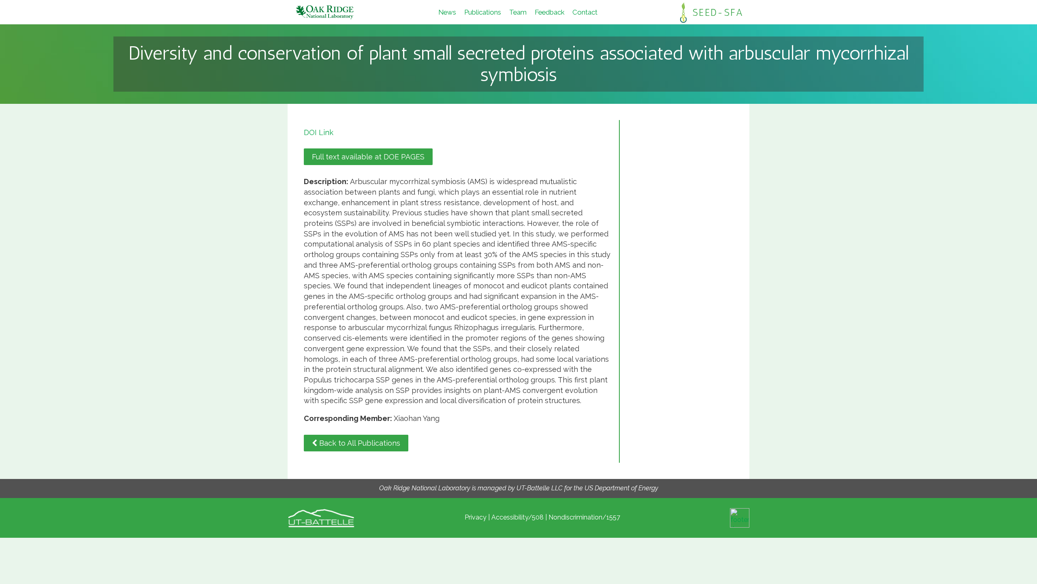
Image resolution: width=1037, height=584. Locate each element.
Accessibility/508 (517, 517)
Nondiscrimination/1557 (584, 517)
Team (518, 12)
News (447, 12)
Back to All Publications (358, 443)
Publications (482, 12)
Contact (584, 12)
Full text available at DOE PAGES (368, 156)
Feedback (549, 12)
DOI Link (318, 132)
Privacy (475, 517)
